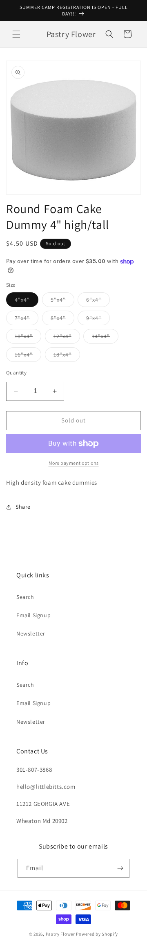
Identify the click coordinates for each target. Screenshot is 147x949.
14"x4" (105, 338)
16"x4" (28, 356)
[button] (16, 34)
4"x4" (26, 301)
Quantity (16, 372)
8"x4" (62, 319)
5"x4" (62, 301)
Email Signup (33, 615)
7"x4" (26, 319)
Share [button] (23, 506)
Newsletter (30, 633)
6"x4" (98, 301)
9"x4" (98, 319)
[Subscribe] (120, 868)
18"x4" (66, 356)
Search (25, 597)
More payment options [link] (74, 463)
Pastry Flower (60, 934)
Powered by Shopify (97, 934)
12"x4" (66, 338)
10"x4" (28, 338)
